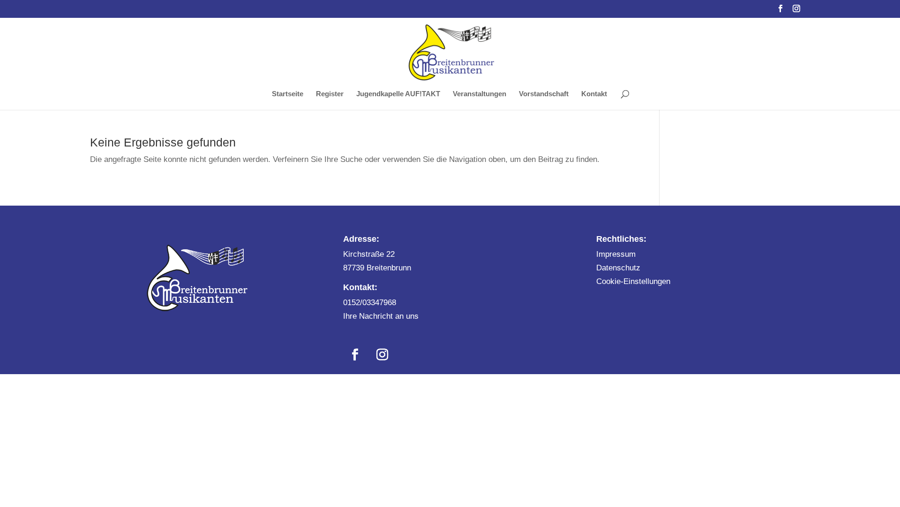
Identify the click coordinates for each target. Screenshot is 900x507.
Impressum (616, 254)
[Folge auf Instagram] (382, 355)
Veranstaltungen (479, 94)
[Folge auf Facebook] (355, 355)
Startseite (287, 94)
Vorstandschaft (544, 94)
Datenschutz (618, 267)
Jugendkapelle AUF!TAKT (398, 94)
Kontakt (594, 94)
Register (330, 94)
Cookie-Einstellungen (633, 281)
